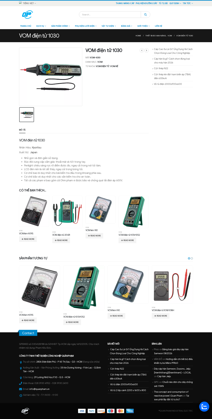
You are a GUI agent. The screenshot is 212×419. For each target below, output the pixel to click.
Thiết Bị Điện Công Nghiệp (48, 355)
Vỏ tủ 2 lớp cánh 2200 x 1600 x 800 (128, 390)
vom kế (114, 66)
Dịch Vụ (40, 26)
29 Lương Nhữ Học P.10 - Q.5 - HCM (52, 377)
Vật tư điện (108, 26)
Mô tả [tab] (22, 130)
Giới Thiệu (142, 26)
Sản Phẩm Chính (59, 26)
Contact (28, 333)
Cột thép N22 (161, 68)
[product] (34, 211)
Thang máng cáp (125, 3)
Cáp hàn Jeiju (164, 376)
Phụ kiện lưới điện (85, 26)
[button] (189, 258)
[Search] (145, 14)
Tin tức (187, 3)
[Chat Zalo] (204, 406)
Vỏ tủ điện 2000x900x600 (168, 84)
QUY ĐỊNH (174, 3)
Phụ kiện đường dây (146, 3)
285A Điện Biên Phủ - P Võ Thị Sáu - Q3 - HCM (59, 361)
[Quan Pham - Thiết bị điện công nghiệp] (27, 14)
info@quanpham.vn (39, 389)
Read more (29, 239)
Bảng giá (125, 26)
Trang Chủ (25, 26)
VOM (100, 62)
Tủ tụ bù (163, 3)
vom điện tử (102, 66)
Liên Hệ (158, 26)
